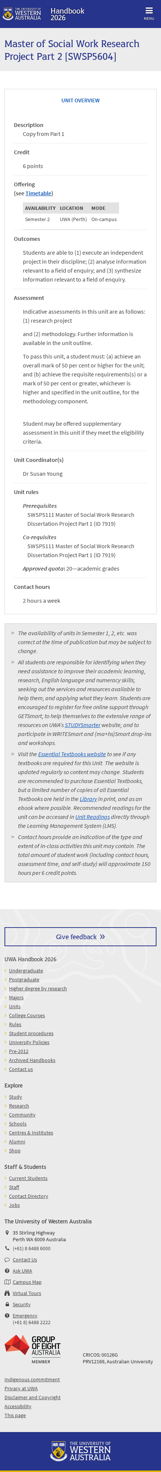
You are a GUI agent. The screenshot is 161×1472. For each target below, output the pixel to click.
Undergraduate (26, 970)
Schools (18, 1123)
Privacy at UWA (21, 1388)
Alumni (17, 1141)
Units (15, 1006)
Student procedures (31, 1033)
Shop (15, 1150)
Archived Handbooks (32, 1060)
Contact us (21, 1069)
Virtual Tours (27, 1293)
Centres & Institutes (31, 1132)
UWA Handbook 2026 (30, 958)
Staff (14, 1187)
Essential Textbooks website (72, 754)
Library (88, 798)
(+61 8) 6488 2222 (32, 1322)
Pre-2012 (18, 1051)
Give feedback (76, 936)
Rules (15, 1024)
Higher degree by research (38, 988)
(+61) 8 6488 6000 (32, 1248)
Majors (16, 997)
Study (15, 1096)
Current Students (28, 1178)
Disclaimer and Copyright (32, 1397)
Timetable (38, 193)
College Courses (27, 1015)
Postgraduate (24, 979)
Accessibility (17, 1406)
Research (19, 1105)
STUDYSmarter (82, 725)
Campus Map (27, 1282)
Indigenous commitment (32, 1379)
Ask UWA (22, 1270)
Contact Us (25, 1259)
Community (22, 1114)
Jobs (14, 1205)
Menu (149, 18)
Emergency (25, 1315)
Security (22, 1304)
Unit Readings (92, 816)
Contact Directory (28, 1196)
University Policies (29, 1042)
